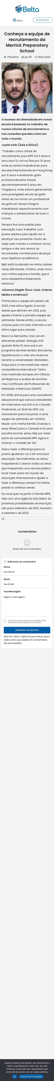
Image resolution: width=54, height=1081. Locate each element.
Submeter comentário (27, 630)
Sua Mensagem (12, 591)
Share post (44, 57)
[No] (50, 1070)
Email (7, 579)
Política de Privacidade (31, 1076)
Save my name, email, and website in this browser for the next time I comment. (27, 621)
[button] (17, 20)
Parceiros (13, 57)
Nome (7, 566)
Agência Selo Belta (33, 498)
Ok (14, 1076)
